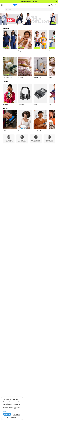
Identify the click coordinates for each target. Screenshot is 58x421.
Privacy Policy (5, 411)
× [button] (21, 398)
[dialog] (12, 408)
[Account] (49, 5)
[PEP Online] (14, 5)
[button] (52, 5)
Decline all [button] (17, 414)
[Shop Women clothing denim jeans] (29, 19)
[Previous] (3, 19)
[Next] (53, 19)
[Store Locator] (55, 5)
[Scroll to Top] (55, 413)
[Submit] (6, 9)
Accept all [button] (7, 414)
